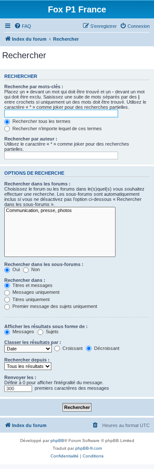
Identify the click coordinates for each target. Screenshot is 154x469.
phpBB (57, 440)
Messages (22, 331)
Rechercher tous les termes (41, 121)
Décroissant (106, 348)
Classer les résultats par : (32, 342)
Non (35, 269)
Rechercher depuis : (27, 359)
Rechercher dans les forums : (37, 183)
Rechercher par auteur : (30, 138)
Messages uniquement (35, 292)
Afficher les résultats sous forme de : (46, 326)
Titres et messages (32, 285)
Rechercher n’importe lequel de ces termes (56, 128)
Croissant (72, 348)
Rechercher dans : (24, 280)
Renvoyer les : (20, 377)
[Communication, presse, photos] (60, 211)
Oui (15, 269)
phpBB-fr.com (88, 448)
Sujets (51, 331)
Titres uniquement (30, 299)
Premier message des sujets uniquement (54, 306)
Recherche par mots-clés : (33, 86)
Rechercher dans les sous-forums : (43, 264)
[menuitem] (22, 26)
